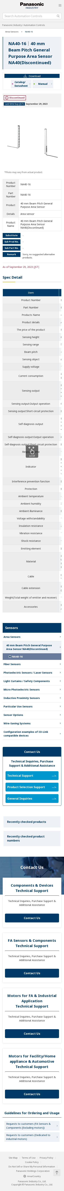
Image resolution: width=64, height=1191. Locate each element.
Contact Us (32, 918)
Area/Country (34, 1176)
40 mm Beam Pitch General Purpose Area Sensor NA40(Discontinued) (29, 647)
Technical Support (20, 776)
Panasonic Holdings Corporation (33, 1171)
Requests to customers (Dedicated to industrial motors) (28, 1137)
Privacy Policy (46, 1158)
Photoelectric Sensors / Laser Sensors (28, 672)
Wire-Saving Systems (17, 723)
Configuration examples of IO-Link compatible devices (26, 733)
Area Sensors (11, 31)
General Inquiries (19, 798)
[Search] (58, 16)
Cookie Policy (32, 1162)
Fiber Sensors (12, 664)
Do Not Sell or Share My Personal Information (32, 1167)
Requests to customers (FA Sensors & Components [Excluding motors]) (28, 1125)
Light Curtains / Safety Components (27, 681)
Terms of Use (29, 1158)
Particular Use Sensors (18, 706)
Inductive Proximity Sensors (22, 698)
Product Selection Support (26, 787)
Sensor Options (13, 715)
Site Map (13, 1158)
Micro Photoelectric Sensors (22, 689)
